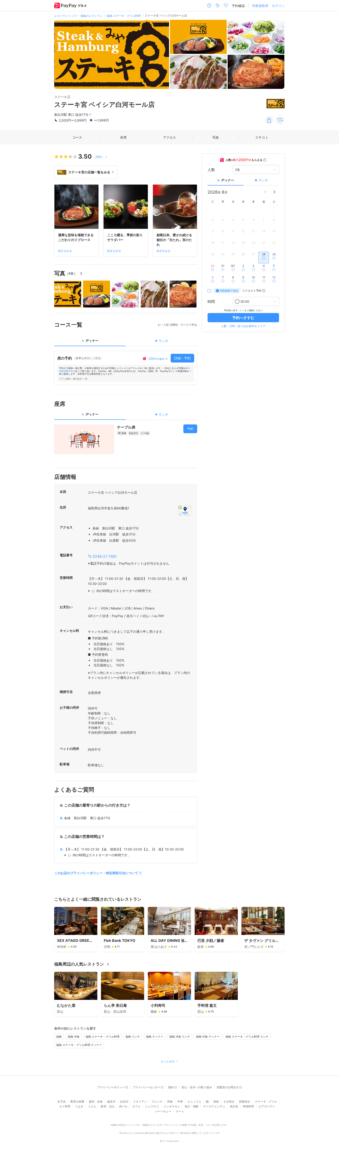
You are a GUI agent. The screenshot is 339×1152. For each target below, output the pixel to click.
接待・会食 (96, 1101)
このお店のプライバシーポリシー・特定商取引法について (96, 873)
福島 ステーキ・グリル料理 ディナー (79, 1045)
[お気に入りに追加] (280, 120)
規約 (171, 1087)
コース (77, 137)
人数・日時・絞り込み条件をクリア (243, 326)
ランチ (263, 180)
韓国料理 (248, 1106)
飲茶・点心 (108, 1106)
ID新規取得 (260, 6)
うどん (92, 1106)
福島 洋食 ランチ (179, 1036)
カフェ (136, 1106)
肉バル (123, 1106)
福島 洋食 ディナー (208, 1036)
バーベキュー (163, 1111)
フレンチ (157, 1101)
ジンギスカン (172, 1106)
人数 (211, 169)
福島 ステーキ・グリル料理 (102, 1036)
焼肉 (216, 1101)
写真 (215, 137)
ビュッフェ (194, 1101)
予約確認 (238, 6)
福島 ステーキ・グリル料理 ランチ (247, 1036)
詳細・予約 (182, 358)
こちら (241, 310)
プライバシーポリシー (111, 1087)
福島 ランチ (132, 1036)
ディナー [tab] (92, 340)
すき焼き (229, 1101)
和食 (170, 1101)
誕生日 (111, 1101)
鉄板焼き (244, 1101)
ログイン (278, 6)
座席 (123, 137)
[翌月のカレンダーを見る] (274, 192)
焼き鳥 (234, 1106)
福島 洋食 (74, 1036)
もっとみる (168, 1061)
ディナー (227, 180)
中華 (180, 1101)
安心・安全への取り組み (196, 1087)
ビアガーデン (267, 1106)
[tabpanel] (125, 367)
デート (180, 1111)
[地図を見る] (185, 510)
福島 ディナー (154, 1036)
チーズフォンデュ (214, 1106)
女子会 (61, 1101)
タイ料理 (64, 1106)
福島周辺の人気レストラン (79, 964)
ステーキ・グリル (266, 1101)
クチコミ (261, 137)
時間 (211, 301)
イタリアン (140, 1101)
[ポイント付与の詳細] (265, 160)
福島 (59, 1036)
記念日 (124, 1101)
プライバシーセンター (146, 1087)
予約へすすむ (243, 317)
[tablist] (125, 342)
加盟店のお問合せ (228, 1087)
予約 (190, 429)
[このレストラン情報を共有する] (269, 120)
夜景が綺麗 (77, 1101)
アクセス (169, 137)
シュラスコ (152, 1106)
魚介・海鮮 (192, 1106)
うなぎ (79, 1106)
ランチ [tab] (163, 341)
